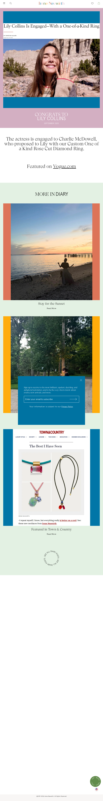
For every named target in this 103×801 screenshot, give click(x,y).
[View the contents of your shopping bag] (96, 3)
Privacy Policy (67, 407)
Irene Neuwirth (49, 796)
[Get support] (95, 781)
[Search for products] (13, 3)
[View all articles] (51, 559)
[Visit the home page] (51, 3)
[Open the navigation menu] (6, 3)
